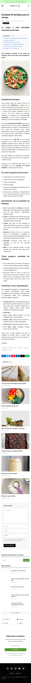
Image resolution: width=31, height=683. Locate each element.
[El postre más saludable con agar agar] (6, 581)
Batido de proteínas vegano (9, 473)
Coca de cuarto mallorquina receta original (14, 383)
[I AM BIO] (15, 5)
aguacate (21, 232)
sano (10, 350)
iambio (10, 347)
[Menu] (2, 6)
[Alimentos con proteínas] (15, 486)
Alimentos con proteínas (8, 496)
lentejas (20, 347)
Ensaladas (6, 23)
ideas (15, 347)
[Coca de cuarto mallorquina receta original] (15, 373)
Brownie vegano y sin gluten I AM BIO (12, 451)
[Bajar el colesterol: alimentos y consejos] (15, 418)
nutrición (26, 347)
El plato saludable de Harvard (10, 406)
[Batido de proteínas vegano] (15, 463)
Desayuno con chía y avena (18, 570)
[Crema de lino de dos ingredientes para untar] (6, 605)
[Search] (28, 6)
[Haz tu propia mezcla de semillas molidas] (6, 597)
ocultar (12, 36)
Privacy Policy (15, 655)
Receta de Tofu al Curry (17, 587)
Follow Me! (16, 612)
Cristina (7, 21)
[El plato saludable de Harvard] (15, 396)
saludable (4, 350)
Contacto (18, 673)
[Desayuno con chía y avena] (6, 572)
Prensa (12, 673)
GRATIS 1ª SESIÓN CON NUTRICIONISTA (15, 1)
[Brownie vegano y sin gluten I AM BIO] (15, 441)
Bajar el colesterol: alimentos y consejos (13, 428)
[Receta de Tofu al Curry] (6, 589)
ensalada (4, 347)
